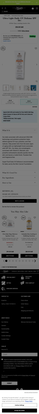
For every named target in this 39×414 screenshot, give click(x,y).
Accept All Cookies (19, 410)
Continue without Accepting (31, 392)
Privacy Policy (28, 401)
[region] (19, 402)
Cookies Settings (19, 405)
